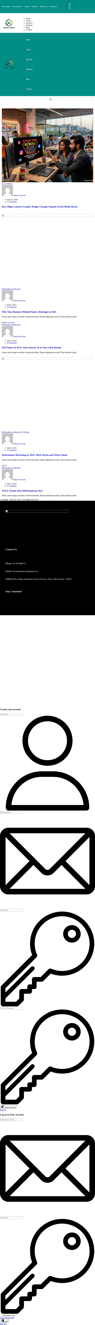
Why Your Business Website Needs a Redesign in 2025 (29, 312)
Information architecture (11, 289)
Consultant (53, 6)
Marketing (43, 6)
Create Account (9, 1108)
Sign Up (3, 1324)
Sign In (3, 1110)
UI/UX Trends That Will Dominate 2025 (22, 490)
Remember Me (9, 1316)
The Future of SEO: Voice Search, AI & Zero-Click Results (31, 347)
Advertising (6, 6)
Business (34, 6)
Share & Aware (19, 195)
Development (17, 6)
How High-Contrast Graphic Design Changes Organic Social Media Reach (39, 206)
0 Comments (12, 202)
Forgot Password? (7, 1318)
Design (26, 6)
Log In (6, 1321)
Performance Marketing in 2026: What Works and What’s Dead (34, 455)
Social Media (7, 184)
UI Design (25, 432)
